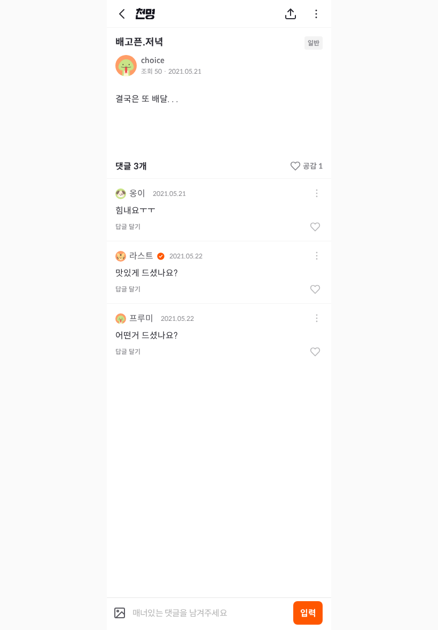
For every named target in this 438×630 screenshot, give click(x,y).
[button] (317, 193)
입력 (308, 613)
